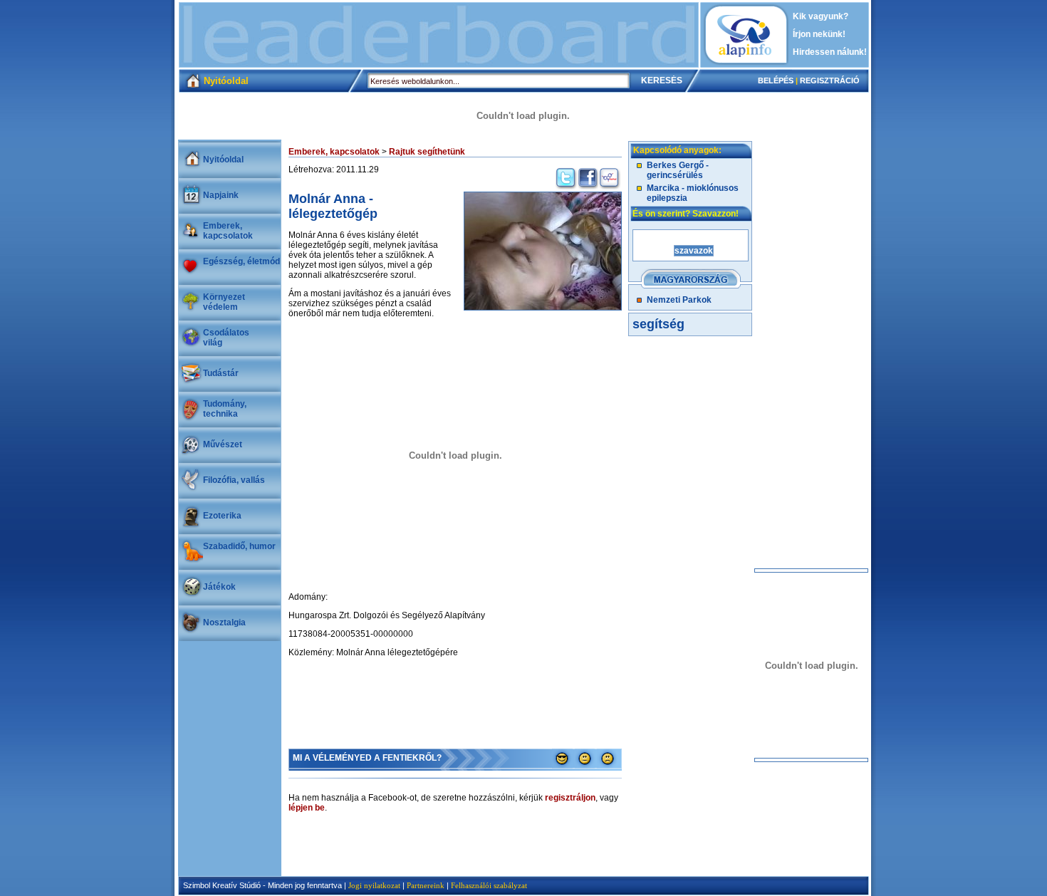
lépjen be (306, 808)
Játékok (219, 587)
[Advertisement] (438, 35)
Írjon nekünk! (819, 34)
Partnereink (425, 885)
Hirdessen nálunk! (830, 52)
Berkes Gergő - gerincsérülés (678, 170)
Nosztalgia (224, 622)
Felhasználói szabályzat (489, 885)
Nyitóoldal (223, 160)
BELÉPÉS (775, 80)
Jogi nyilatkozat (374, 885)
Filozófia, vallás (234, 480)
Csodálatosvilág (226, 338)
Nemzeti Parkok (679, 300)
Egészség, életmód (241, 261)
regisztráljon (570, 798)
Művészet (222, 444)
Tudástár (221, 373)
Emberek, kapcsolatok (228, 231)
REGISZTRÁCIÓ (830, 80)
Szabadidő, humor (239, 546)
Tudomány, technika (224, 409)
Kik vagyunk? (820, 16)
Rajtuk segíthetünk (427, 152)
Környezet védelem (224, 302)
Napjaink (221, 195)
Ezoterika (222, 516)
